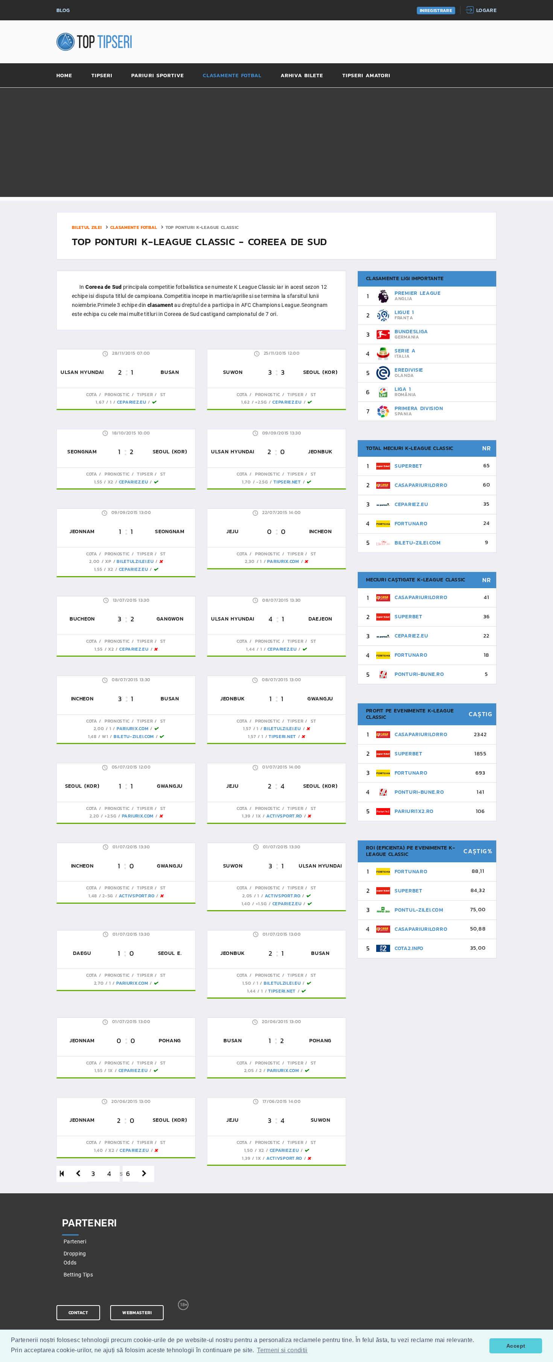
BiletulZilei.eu (135, 561)
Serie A (405, 351)
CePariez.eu (131, 402)
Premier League (418, 293)
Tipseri (101, 76)
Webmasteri (137, 1312)
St (162, 394)
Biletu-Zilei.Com (134, 736)
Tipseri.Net (287, 482)
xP (108, 561)
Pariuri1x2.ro (414, 811)
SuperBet (408, 466)
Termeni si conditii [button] (282, 1350)
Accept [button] (515, 1346)
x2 (110, 482)
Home (64, 76)
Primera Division (419, 408)
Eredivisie (409, 370)
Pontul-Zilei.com (419, 910)
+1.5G (261, 903)
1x (258, 816)
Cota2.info (409, 948)
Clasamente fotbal (232, 76)
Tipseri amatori (366, 76)
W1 (105, 736)
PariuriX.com (283, 561)
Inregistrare (436, 10)
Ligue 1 (404, 312)
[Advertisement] (276, 144)
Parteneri (75, 1241)
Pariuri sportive (157, 76)
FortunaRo (411, 524)
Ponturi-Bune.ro (419, 674)
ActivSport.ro (284, 816)
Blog (63, 11)
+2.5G (261, 402)
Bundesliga (411, 332)
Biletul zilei (87, 227)
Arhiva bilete (302, 76)
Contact (78, 1312)
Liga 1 (403, 389)
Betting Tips (78, 1275)
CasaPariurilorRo (421, 485)
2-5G (107, 895)
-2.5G (262, 482)
